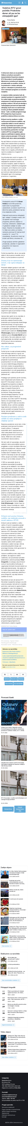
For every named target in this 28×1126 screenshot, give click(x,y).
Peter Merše (11, 20)
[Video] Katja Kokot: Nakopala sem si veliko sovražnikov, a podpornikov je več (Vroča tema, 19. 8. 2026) (17, 1050)
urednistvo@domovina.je (9, 1095)
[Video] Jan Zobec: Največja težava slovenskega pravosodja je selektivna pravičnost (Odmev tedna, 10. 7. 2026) (12, 729)
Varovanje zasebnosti (8, 1107)
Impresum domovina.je (8, 1115)
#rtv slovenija (5, 641)
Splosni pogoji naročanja (9, 1111)
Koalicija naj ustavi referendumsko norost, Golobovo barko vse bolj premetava (16, 882)
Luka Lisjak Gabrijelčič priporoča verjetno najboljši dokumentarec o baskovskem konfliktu (13, 657)
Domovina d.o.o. (7, 1080)
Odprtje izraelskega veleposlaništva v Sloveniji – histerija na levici (17, 910)
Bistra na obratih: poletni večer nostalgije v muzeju (17, 1005)
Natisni (7, 679)
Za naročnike (18, 683)
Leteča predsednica (14, 964)
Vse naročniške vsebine (9, 980)
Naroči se (14, 679)
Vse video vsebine (8, 1057)
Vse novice (8, 683)
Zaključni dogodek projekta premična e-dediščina (16, 1018)
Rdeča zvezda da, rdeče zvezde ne (16, 890)
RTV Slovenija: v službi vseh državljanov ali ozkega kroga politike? (14, 798)
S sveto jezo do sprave (16, 899)
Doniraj (21, 679)
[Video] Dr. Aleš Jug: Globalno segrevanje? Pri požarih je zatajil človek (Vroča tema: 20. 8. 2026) (17, 1043)
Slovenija (6, 28)
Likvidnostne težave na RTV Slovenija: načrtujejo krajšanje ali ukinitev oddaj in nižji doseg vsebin (13, 764)
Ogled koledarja (7, 1025)
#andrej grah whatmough (8, 643)
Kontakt (4, 1117)
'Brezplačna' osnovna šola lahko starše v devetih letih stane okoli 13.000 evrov (17, 937)
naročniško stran (10, 667)
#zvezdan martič (6, 644)
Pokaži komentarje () (20, 809)
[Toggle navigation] (19, 2)
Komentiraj (8, 809)
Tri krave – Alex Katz (8, 662)
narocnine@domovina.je (9, 1096)
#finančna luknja (17, 644)
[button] (25, 2)
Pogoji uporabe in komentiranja (11, 1109)
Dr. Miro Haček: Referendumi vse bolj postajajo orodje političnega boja (17, 872)
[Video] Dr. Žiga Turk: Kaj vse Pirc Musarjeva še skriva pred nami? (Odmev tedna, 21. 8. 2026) (18, 928)
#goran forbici (14, 641)
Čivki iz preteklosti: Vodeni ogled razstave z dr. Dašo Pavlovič (16, 991)
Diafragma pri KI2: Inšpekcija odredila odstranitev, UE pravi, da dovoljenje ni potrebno (17, 919)
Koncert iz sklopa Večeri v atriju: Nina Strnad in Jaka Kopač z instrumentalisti (17, 1011)
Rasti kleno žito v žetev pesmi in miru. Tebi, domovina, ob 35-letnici (17, 998)
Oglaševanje (5, 1113)
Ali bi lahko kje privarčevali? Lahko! (13, 958)
